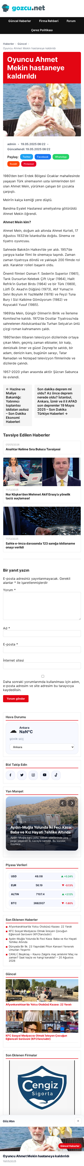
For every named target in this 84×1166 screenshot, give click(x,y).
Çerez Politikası (42, 30)
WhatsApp (61, 156)
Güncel (22, 43)
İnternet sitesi (13, 660)
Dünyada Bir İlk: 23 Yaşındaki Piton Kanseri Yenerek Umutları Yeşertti (41, 948)
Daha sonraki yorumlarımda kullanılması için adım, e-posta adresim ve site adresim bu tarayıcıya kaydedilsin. (41, 686)
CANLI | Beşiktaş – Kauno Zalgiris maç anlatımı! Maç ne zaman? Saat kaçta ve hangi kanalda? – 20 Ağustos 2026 (43, 957)
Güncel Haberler (19, 21)
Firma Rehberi (49, 21)
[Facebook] (10, 775)
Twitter (27, 156)
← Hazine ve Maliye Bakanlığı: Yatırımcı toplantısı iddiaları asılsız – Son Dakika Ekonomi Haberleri (17, 405)
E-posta (10, 644)
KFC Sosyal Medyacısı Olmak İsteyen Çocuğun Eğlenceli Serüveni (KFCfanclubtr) (38, 932)
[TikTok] (56, 775)
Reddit (13, 163)
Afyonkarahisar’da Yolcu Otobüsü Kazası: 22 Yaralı (40, 926)
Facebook (43, 156)
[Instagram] (33, 775)
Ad (6, 628)
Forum (71, 21)
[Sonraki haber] (71, 803)
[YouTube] (44, 775)
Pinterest (29, 163)
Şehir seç (17, 739)
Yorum (9, 590)
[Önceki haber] (63, 803)
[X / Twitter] (22, 775)
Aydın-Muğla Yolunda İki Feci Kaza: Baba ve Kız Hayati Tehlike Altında (43, 940)
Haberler (8, 43)
